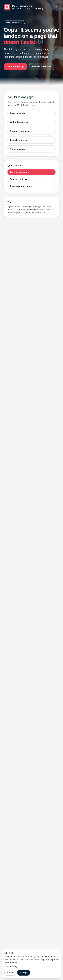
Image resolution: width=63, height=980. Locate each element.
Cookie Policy (10, 966)
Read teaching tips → (21, 186)
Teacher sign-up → (20, 172)
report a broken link (35, 75)
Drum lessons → (18, 140)
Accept (23, 972)
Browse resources (41, 66)
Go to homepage (15, 66)
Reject (10, 972)
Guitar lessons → (19, 122)
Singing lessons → (20, 131)
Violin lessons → (19, 149)
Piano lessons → (19, 113)
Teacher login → (18, 179)
